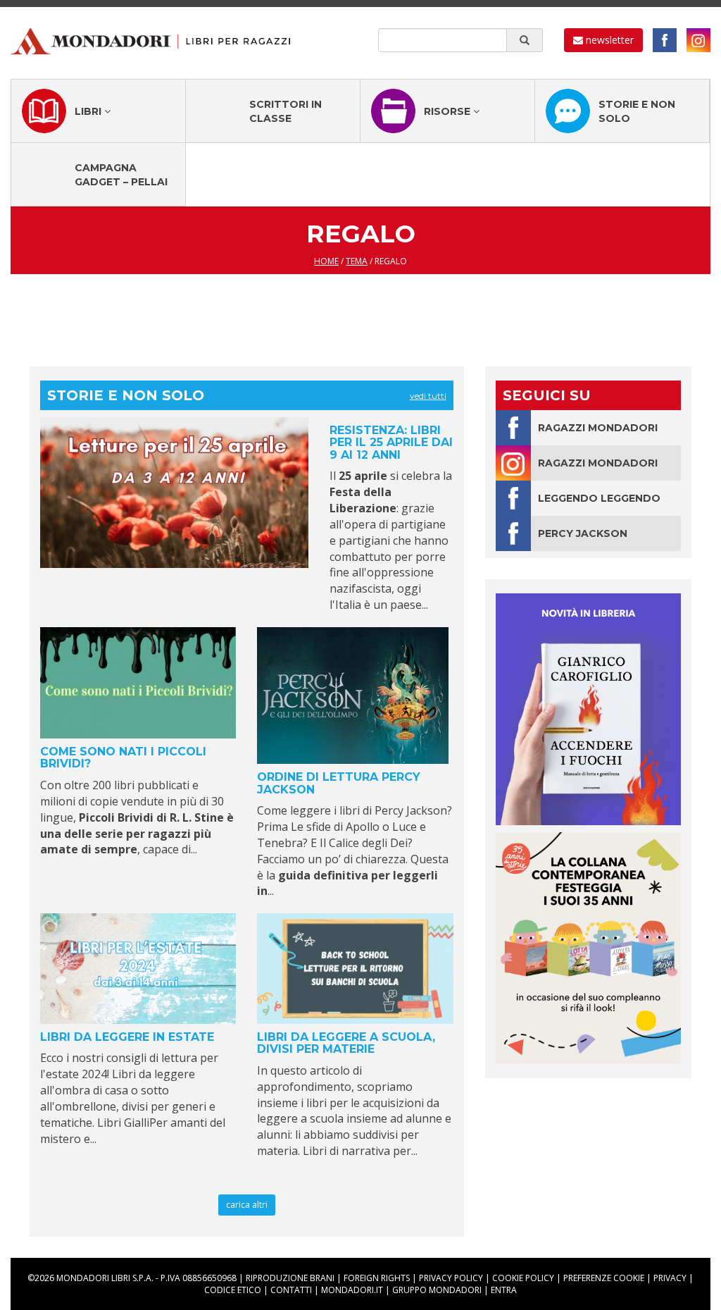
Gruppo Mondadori (437, 1290)
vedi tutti (428, 395)
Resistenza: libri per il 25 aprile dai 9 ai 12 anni (391, 443)
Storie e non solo (636, 111)
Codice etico (232, 1290)
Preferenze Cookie (603, 1278)
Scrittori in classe (285, 111)
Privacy (669, 1278)
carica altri (247, 1205)
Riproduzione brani (290, 1278)
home (326, 261)
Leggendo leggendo (599, 498)
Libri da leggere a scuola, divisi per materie (346, 1043)
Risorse (448, 111)
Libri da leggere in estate (127, 1037)
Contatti (291, 1290)
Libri (89, 111)
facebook (665, 40)
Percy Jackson (582, 533)
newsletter (608, 40)
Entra (504, 1290)
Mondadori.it (352, 1290)
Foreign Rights (377, 1278)
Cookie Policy (523, 1278)
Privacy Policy (451, 1278)
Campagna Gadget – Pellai (121, 174)
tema (357, 261)
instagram (698, 40)
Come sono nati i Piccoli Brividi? (123, 758)
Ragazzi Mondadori (598, 427)
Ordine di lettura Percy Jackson (338, 783)
